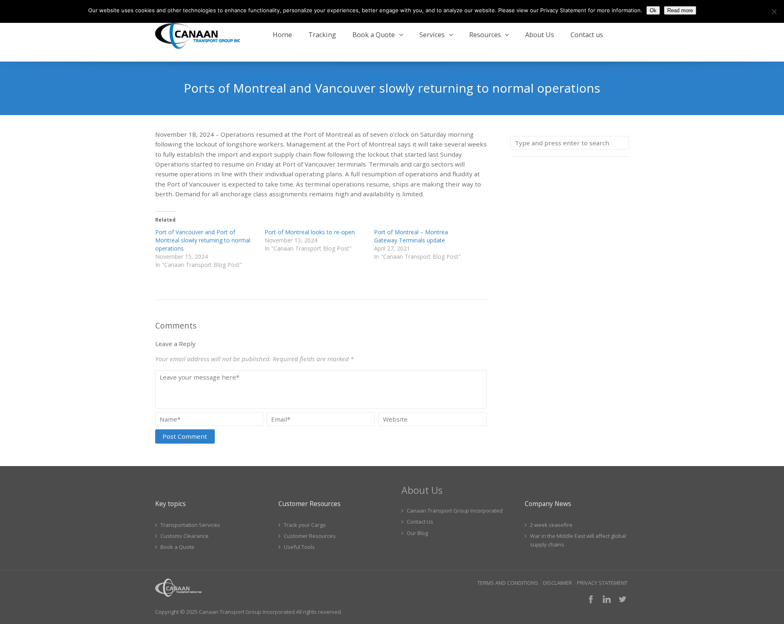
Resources (485, 34)
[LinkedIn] (606, 599)
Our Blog (417, 533)
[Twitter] (622, 599)
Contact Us (420, 521)
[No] (774, 11)
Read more (680, 10)
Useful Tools (299, 547)
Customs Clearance (184, 536)
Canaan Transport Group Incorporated (455, 510)
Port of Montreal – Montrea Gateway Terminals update (411, 236)
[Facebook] (590, 599)
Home (282, 34)
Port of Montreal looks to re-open (310, 232)
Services (432, 34)
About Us (539, 34)
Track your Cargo (305, 525)
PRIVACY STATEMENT (602, 582)
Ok (653, 10)
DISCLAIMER (557, 582)
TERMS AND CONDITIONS (507, 582)
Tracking (322, 34)
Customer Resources (310, 536)
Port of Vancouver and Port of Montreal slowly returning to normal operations (202, 240)
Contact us (586, 34)
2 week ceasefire (551, 525)
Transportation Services (190, 525)
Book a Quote (373, 34)
